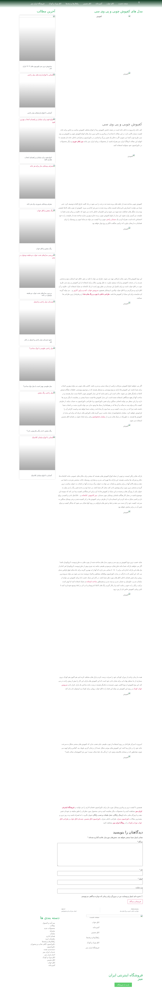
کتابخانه (84, 495)
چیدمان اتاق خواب (76, 819)
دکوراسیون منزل (123, 819)
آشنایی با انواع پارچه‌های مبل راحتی (39, 113)
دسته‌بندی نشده (49, 949)
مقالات (52, 926)
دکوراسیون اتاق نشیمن (92, 819)
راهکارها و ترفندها (72, 4)
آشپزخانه (99, 4)
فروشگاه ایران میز (37, 4)
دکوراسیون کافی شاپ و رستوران (43, 944)
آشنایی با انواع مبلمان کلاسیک (41, 475)
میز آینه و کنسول (49, 923)
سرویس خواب (93, 290)
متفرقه (52, 931)
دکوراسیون (51, 947)
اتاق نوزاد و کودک (55, 4)
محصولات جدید (49, 928)
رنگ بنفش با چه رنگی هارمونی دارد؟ (39, 431)
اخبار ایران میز (49, 955)
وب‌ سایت (139, 887)
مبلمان (52, 933)
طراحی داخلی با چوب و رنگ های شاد (96, 294)
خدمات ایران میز (49, 952)
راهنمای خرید (50, 939)
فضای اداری (50, 936)
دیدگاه (140, 842)
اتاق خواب (110, 4)
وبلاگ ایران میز (118, 823)
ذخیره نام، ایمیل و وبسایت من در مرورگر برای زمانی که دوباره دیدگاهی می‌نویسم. (111, 896)
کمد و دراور (82, 290)
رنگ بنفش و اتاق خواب (44, 249)
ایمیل (140, 879)
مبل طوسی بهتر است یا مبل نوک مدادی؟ (37, 386)
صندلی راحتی (111, 219)
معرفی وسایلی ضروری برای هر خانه (39, 204)
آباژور (75, 290)
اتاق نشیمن (87, 4)
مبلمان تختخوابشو (99, 417)
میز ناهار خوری (77, 141)
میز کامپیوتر (92, 495)
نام (141, 870)
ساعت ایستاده (91, 581)
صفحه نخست (123, 4)
